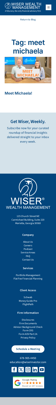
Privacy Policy (28, 337)
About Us (28, 242)
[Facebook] (14, 369)
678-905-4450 (28, 358)
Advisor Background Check (28, 327)
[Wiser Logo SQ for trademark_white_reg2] (28, 178)
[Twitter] (21, 369)
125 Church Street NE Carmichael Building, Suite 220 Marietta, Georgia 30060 (28, 219)
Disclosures (28, 320)
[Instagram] (28, 369)
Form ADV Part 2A (28, 334)
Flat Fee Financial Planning (28, 278)
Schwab (28, 297)
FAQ (28, 256)
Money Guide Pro (28, 301)
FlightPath (28, 304)
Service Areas (28, 252)
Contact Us (28, 259)
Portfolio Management (28, 275)
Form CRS (28, 330)
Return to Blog (28, 19)
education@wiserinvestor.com (28, 362)
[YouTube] (41, 369)
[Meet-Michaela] (28, 58)
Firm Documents (28, 323)
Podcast (28, 249)
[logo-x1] (23, 3)
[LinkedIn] (34, 369)
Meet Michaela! (18, 93)
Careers (28, 245)
